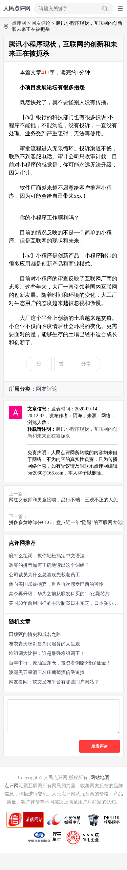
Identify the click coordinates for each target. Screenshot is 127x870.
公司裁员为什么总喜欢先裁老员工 (44, 574)
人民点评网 (16, 8)
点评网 (19, 23)
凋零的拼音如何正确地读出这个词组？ (49, 565)
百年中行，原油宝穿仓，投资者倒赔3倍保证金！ (60, 662)
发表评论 (99, 746)
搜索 (105, 8)
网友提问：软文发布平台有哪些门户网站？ (54, 681)
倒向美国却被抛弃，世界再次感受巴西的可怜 (56, 584)
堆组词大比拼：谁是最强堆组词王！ (47, 653)
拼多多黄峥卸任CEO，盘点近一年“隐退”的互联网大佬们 (68, 522)
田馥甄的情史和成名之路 (35, 634)
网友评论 (40, 23)
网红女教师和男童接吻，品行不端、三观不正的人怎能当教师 (68, 499)
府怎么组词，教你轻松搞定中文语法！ (49, 555)
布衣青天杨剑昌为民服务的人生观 (44, 643)
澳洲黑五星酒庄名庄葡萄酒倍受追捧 (47, 672)
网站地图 (99, 777)
